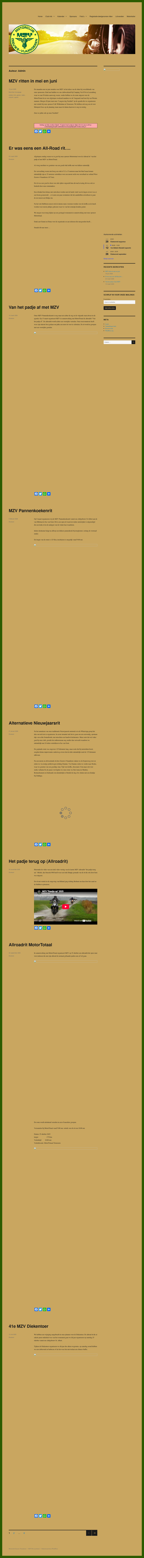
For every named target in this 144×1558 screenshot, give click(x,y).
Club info (48, 16)
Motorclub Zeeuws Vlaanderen (17, 1549)
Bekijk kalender (109, 259)
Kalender (60, 16)
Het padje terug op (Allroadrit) (38, 861)
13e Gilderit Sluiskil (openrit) (120, 248)
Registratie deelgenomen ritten (101, 16)
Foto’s (82, 16)
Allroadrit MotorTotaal (30, 944)
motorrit (11, 97)
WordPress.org (109, 331)
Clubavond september (118, 254)
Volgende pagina (94, 1535)
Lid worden (120, 16)
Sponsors (73, 16)
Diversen (11, 159)
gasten (19, 95)
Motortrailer (131, 16)
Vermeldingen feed (110, 326)
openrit (16, 97)
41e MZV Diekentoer (28, 1326)
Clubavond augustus (118, 242)
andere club (12, 95)
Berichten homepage (15, 92)
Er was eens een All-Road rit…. (39, 148)
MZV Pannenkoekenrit (30, 510)
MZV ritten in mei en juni (33, 81)
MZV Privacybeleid (34, 1549)
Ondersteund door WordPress (49, 1549)
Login (107, 324)
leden (23, 95)
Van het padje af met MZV (34, 307)
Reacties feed (109, 328)
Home (40, 16)
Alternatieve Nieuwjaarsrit (34, 723)
